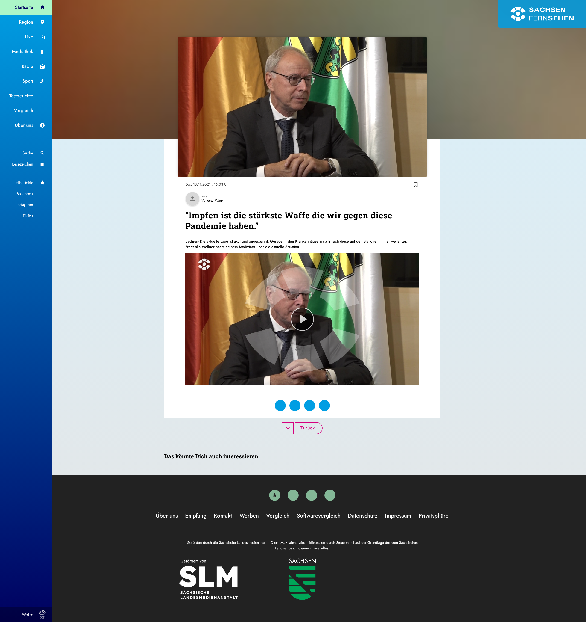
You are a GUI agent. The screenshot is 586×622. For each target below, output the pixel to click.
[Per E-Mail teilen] (324, 405)
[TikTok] (329, 495)
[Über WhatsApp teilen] (309, 405)
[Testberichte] (274, 495)
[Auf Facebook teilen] (280, 405)
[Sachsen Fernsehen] (542, 14)
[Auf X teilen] (294, 405)
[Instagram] (311, 495)
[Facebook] (293, 495)
